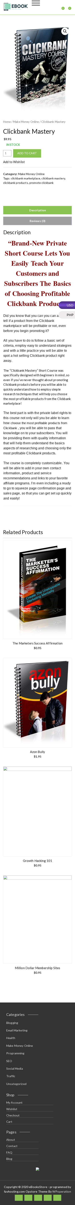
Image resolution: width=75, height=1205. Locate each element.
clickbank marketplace (25, 178)
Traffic (10, 1076)
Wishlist (11, 1109)
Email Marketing (17, 1030)
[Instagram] (48, 1198)
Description (37, 210)
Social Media (14, 1068)
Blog (9, 1159)
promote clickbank (41, 182)
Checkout (13, 1115)
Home (7, 121)
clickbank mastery (53, 178)
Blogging (12, 1023)
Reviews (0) (38, 221)
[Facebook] (19, 1198)
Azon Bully (37, 752)
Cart (9, 1121)
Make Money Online (26, 121)
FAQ (9, 1152)
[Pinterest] (57, 1198)
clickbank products (15, 182)
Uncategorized (16, 1084)
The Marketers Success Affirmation (37, 643)
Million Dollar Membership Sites (37, 968)
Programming (15, 1053)
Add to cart (27, 153)
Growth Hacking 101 (37, 861)
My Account (14, 1102)
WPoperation (61, 1191)
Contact (12, 1146)
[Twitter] (28, 1198)
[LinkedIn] (38, 1198)
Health (10, 1038)
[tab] (37, 210)
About (10, 1139)
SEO (9, 1061)
